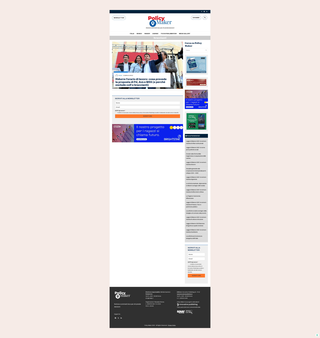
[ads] (147, 142)
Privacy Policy (172, 325)
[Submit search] (206, 50)
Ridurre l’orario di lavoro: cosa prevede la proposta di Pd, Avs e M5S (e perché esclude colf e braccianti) (141, 82)
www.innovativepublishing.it (184, 294)
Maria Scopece (129, 75)
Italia (120, 75)
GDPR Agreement (120, 110)
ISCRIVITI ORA (147, 116)
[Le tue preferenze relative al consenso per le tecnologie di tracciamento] (317, 335)
